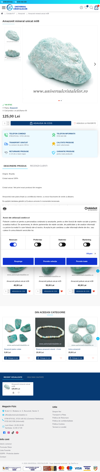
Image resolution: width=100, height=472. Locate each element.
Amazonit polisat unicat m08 (82, 281)
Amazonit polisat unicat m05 (50, 281)
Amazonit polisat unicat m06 (18, 281)
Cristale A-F (10, 14)
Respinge (18, 261)
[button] (25, 64)
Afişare (89, 253)
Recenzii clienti (38, 166)
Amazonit (21, 14)
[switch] (37, 244)
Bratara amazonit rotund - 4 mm (48, 349)
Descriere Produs (15, 166)
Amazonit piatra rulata (12, 349)
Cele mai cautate (35, 377)
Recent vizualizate (13, 377)
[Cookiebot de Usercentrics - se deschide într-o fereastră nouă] (86, 209)
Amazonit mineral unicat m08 (21, 385)
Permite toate (81, 261)
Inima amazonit (74, 349)
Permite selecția (50, 261)
